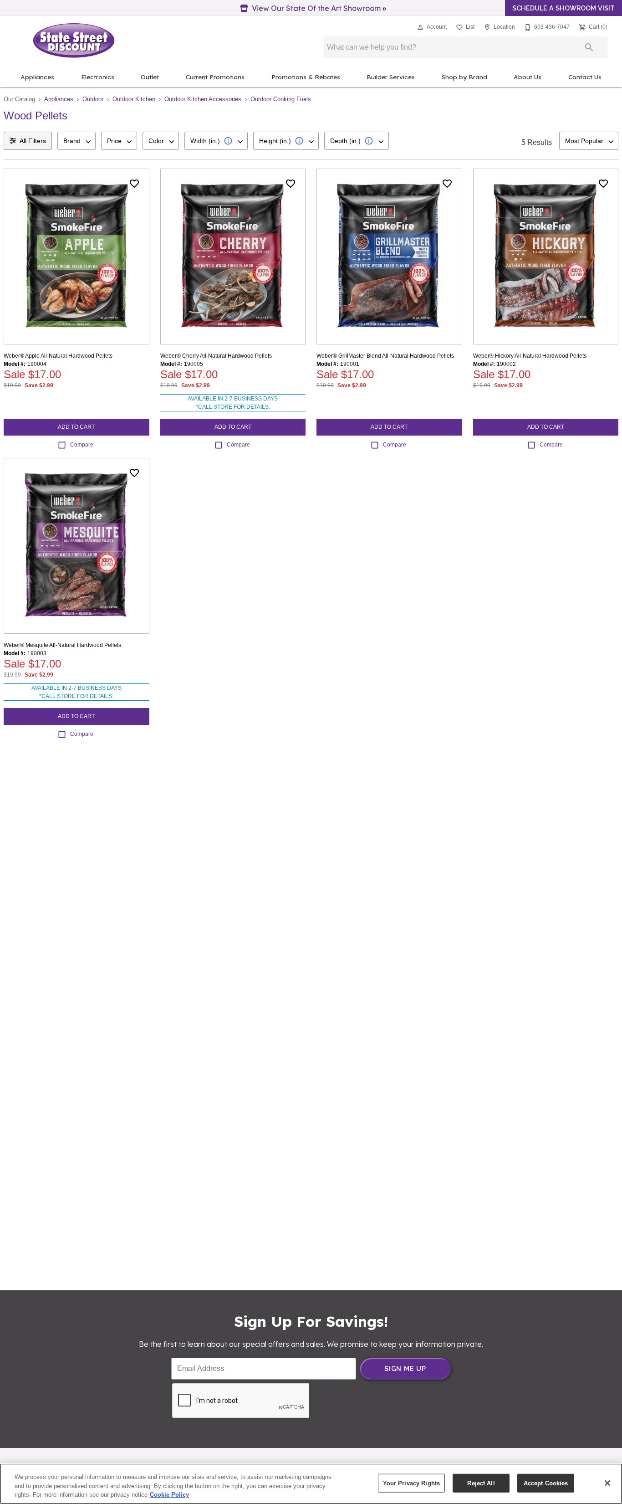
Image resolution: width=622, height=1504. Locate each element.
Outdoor (92, 99)
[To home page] (74, 40)
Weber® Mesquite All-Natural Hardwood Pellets (62, 645)
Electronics (97, 77)
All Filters (33, 140)
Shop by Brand (464, 77)
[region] (311, 1483)
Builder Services (391, 77)
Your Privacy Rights (411, 1482)
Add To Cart (76, 427)
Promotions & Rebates (305, 77)
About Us (527, 77)
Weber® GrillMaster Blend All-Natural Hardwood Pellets (385, 356)
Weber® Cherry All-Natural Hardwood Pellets (216, 356)
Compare (81, 444)
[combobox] (76, 141)
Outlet (150, 77)
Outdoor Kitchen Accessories (202, 99)
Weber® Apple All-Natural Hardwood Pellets (58, 356)
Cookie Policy (169, 1494)
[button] (420, 27)
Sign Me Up (405, 1368)
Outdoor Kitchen (133, 99)
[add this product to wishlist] (134, 184)
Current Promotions (215, 77)
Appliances (37, 77)
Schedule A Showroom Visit (563, 8)
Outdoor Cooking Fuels (280, 99)
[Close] (607, 1483)
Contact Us (585, 77)
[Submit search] (589, 47)
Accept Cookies (546, 1482)
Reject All (481, 1482)
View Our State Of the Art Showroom (316, 8)
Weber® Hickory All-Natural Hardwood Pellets (529, 356)
